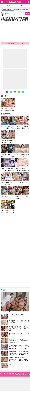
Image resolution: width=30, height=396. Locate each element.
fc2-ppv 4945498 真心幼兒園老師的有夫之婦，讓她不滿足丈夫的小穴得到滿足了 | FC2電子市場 (19, 340)
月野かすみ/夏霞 (20, 182)
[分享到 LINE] (19, 92)
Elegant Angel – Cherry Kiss (15, 364)
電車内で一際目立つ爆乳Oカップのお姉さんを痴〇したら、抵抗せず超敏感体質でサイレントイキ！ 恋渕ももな (18, 353)
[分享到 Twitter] (11, 92)
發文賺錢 (15, 375)
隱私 (23, 375)
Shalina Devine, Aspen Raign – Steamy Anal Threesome (15, 312)
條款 (20, 375)
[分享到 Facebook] (7, 92)
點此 (21, 43)
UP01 (16, 2)
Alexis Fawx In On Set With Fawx (17, 315)
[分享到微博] (15, 92)
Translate (25, 9)
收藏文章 (27, 13)
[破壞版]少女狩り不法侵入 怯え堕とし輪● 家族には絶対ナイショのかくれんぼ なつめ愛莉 (19, 328)
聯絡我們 (27, 375)
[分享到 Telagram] (23, 92)
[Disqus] (15, 233)
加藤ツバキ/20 (4, 196)
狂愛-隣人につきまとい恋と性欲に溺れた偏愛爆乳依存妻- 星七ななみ (14, 19)
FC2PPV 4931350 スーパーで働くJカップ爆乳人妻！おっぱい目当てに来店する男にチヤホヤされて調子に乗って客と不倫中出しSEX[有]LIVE (18, 360)
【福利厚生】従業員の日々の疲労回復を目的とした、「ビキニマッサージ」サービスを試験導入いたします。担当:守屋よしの (19, 347)
